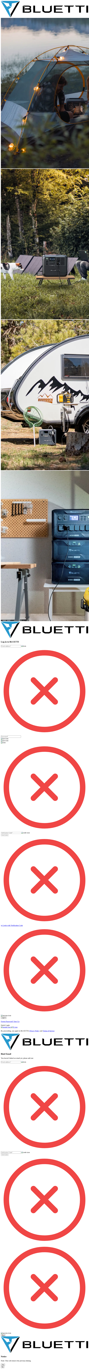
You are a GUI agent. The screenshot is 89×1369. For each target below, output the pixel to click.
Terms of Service (48, 1031)
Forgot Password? (7, 1021)
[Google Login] (6, 1027)
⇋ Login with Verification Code (12, 925)
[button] (5, 835)
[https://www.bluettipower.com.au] (44, 17)
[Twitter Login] (14, 1027)
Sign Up (16, 1021)
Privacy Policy (35, 1031)
